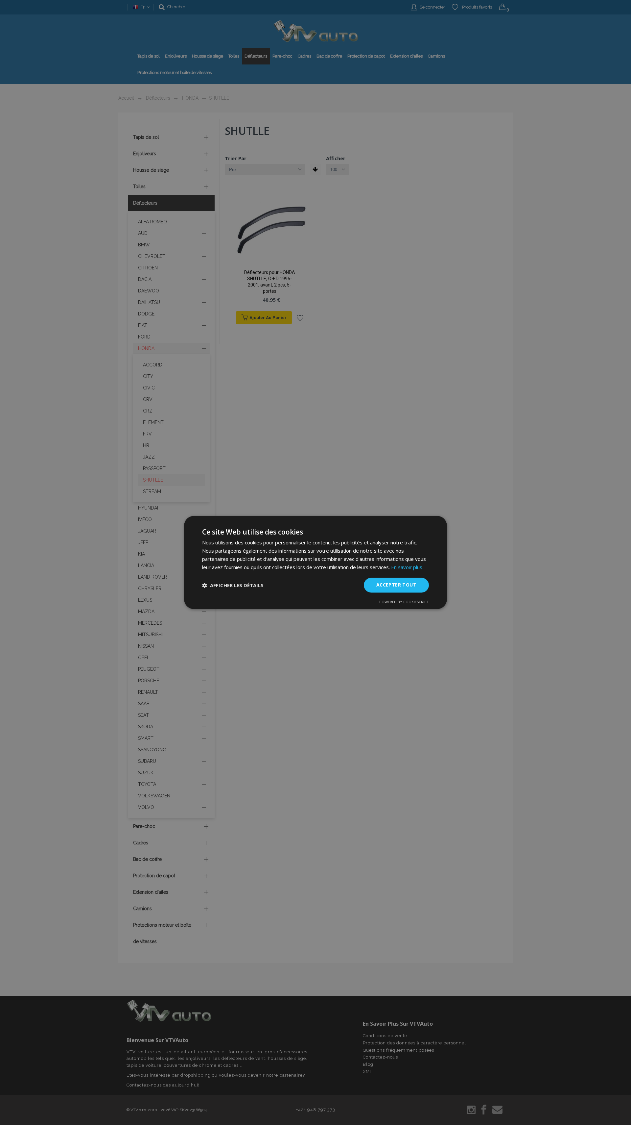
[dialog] (315, 562)
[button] (233, 585)
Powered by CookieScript (404, 602)
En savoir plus (406, 567)
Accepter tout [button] (396, 585)
